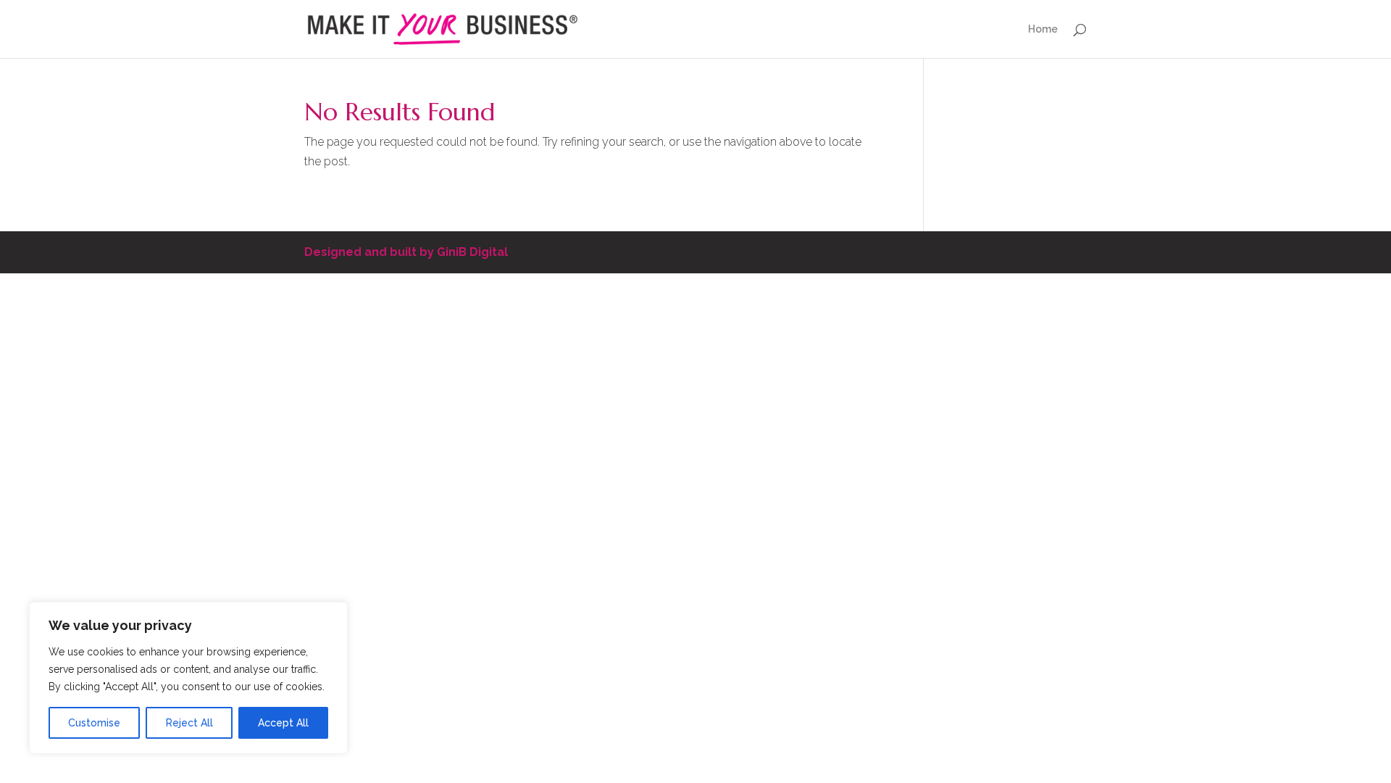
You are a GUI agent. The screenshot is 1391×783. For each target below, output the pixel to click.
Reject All (189, 723)
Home (1043, 29)
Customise (94, 723)
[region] (188, 678)
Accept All (283, 723)
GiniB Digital (472, 252)
